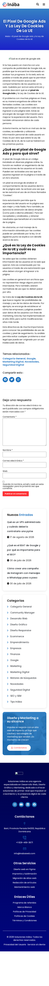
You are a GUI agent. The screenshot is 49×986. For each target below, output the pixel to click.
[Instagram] (14, 804)
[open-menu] (44, 4)
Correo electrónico (13, 461)
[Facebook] (34, 804)
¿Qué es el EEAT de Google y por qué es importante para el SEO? (23, 550)
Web (5, 471)
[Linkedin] (27, 804)
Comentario (10, 417)
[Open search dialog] (37, 4)
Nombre (8, 450)
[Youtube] (21, 804)
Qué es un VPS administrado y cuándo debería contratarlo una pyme (24, 526)
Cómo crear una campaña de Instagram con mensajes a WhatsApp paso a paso (23, 573)
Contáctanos (20, 747)
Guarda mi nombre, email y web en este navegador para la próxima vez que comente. (23, 486)
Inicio (7, 36)
